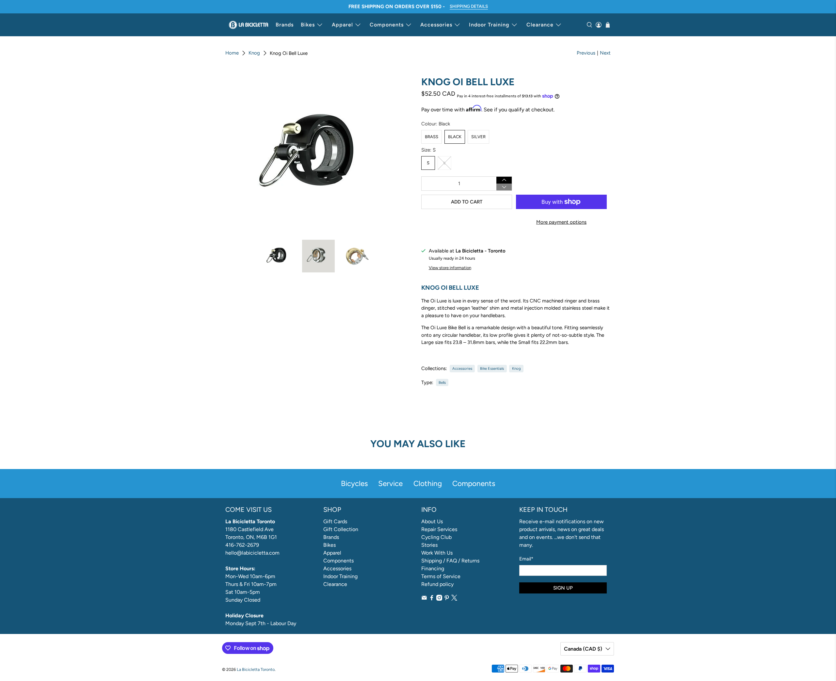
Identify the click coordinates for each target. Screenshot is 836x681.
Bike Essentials (492, 368)
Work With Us (437, 553)
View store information (450, 267)
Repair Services (439, 529)
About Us (432, 521)
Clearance (540, 25)
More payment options (561, 222)
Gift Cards (335, 521)
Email (526, 559)
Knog (254, 53)
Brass (431, 136)
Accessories (436, 25)
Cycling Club (436, 537)
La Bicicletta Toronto (256, 669)
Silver (478, 136)
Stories (429, 545)
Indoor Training (489, 25)
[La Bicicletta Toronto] (248, 24)
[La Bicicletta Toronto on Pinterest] (447, 599)
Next (605, 53)
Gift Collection (340, 529)
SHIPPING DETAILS (469, 6)
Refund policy (437, 584)
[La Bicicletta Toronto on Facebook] (432, 599)
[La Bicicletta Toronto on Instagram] (439, 599)
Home (232, 53)
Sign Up (563, 588)
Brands (285, 25)
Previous (586, 53)
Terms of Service (440, 576)
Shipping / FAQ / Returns (450, 561)
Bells (442, 382)
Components (387, 25)
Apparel (342, 25)
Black (454, 136)
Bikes (308, 25)
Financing (432, 568)
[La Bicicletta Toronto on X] (454, 599)
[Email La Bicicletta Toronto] (424, 599)
